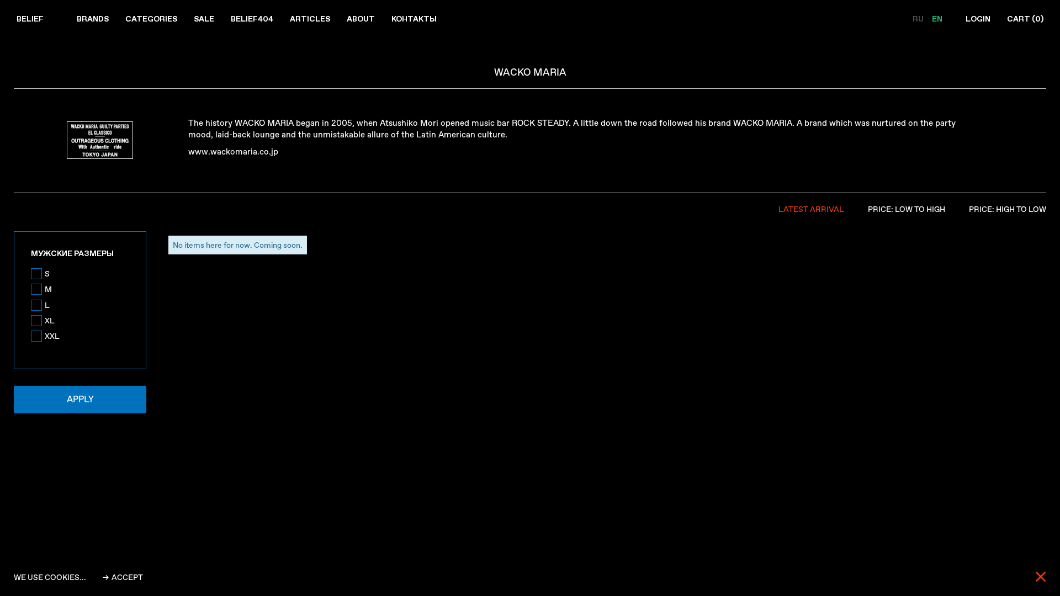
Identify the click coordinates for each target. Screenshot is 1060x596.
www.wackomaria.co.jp (233, 152)
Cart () (1025, 18)
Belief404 (252, 18)
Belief (30, 18)
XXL (52, 336)
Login (978, 18)
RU (919, 18)
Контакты (414, 18)
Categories (151, 18)
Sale (204, 18)
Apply (80, 399)
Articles (310, 18)
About (361, 18)
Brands (93, 18)
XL (50, 320)
